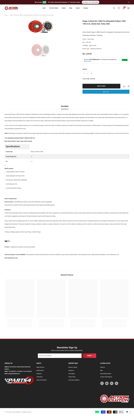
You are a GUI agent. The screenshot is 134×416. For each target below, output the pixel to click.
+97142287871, (12, 371)
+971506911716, (21, 371)
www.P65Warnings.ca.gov (11, 257)
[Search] (114, 8)
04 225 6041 (29, 371)
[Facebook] (102, 383)
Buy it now (106, 91)
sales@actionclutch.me (14, 373)
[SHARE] (127, 86)
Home (6, 15)
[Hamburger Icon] (128, 8)
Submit (89, 356)
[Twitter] (116, 383)
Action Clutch (90, 39)
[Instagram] (107, 383)
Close (128, 2)
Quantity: (84, 69)
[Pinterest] (111, 383)
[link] (19, 322)
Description (64, 106)
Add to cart (101, 86)
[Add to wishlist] (124, 86)
